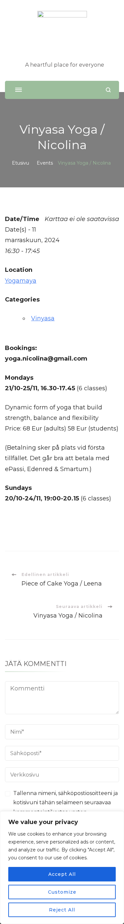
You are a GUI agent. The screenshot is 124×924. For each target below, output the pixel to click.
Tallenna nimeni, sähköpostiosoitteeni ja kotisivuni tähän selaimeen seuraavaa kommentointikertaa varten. (65, 802)
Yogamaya (20, 280)
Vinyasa (43, 318)
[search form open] (108, 89)
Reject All (62, 910)
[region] (62, 867)
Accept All (62, 874)
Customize (62, 892)
